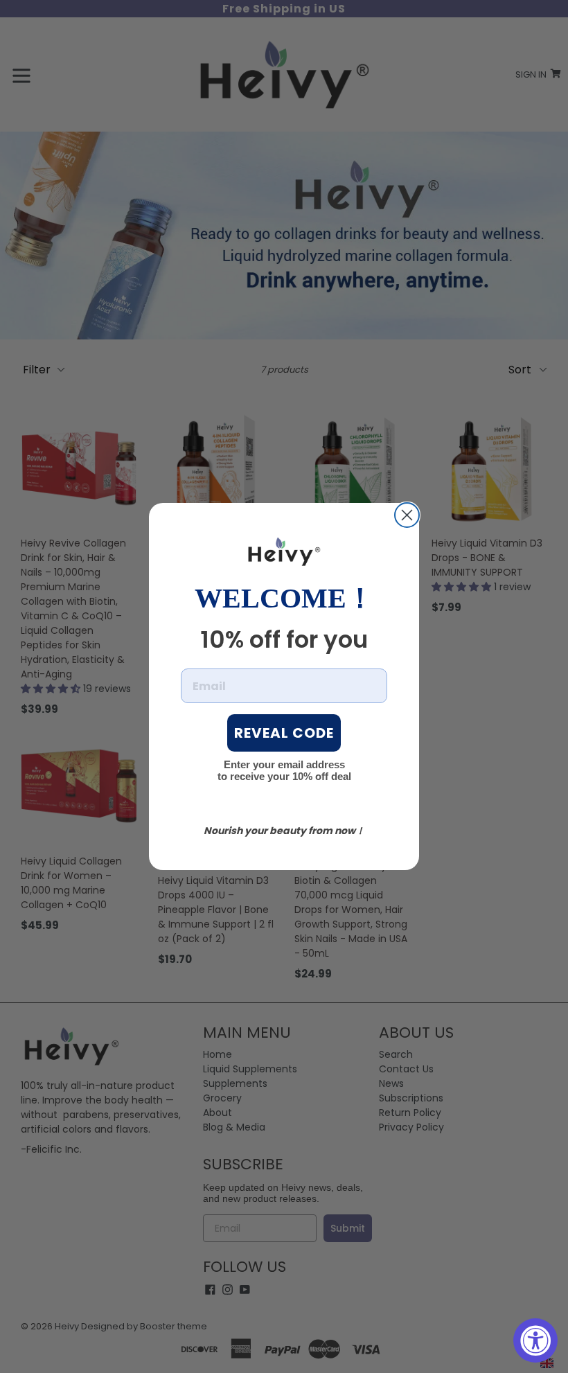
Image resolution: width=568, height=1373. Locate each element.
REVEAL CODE (284, 733)
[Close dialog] (407, 515)
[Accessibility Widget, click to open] (535, 1340)
